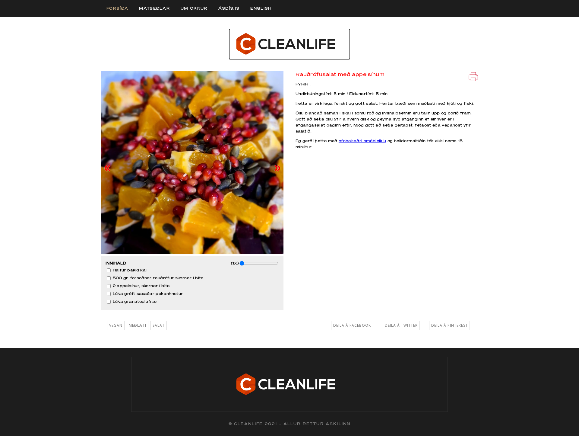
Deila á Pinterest (449, 325)
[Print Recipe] (473, 76)
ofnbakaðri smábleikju (362, 141)
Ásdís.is (229, 8)
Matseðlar (154, 8)
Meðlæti (137, 325)
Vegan (115, 325)
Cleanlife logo (289, 44)
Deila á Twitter (401, 325)
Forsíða (117, 8)
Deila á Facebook (352, 325)
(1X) (235, 263)
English (260, 8)
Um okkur (194, 8)
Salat (159, 325)
